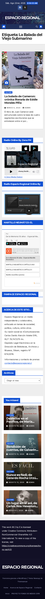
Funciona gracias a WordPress (15, 578)
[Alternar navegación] (21, 26)
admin (27, 108)
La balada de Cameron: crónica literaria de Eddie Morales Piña (20, 100)
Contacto (38, 588)
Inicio (7, 594)
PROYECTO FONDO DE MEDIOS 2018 (26, 594)
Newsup (37, 578)
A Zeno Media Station (13, 177)
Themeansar (23, 581)
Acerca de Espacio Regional (21, 588)
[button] (37, 26)
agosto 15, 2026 (17, 454)
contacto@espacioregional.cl (18, 363)
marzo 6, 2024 (14, 108)
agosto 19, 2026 (17, 426)
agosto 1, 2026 (16, 510)
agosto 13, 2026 (17, 482)
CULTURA (8, 92)
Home (6, 588)
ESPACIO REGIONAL (22, 18)
